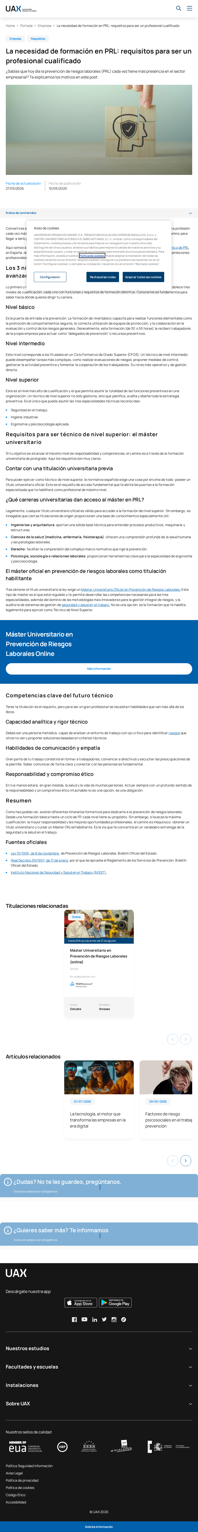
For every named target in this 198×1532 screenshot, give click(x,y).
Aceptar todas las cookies (143, 277)
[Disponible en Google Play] (115, 1302)
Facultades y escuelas (32, 1366)
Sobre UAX (18, 1403)
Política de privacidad (22, 1480)
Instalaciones (22, 1385)
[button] (185, 1160)
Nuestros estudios (27, 1348)
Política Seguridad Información (29, 1465)
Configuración (50, 277)
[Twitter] (104, 1319)
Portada (26, 25)
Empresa (44, 25)
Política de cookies (20, 1487)
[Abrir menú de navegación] (189, 8)
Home (10, 25)
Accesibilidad (16, 1502)
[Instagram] (114, 1319)
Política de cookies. (92, 255)
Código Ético (15, 1495)
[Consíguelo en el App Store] (80, 1302)
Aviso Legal (14, 1473)
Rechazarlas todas (103, 277)
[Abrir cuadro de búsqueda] (178, 8)
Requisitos (38, 39)
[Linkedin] (94, 1319)
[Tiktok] (123, 1319)
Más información (99, 669)
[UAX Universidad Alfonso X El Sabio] (21, 9)
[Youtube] (84, 1319)
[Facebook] (74, 1319)
